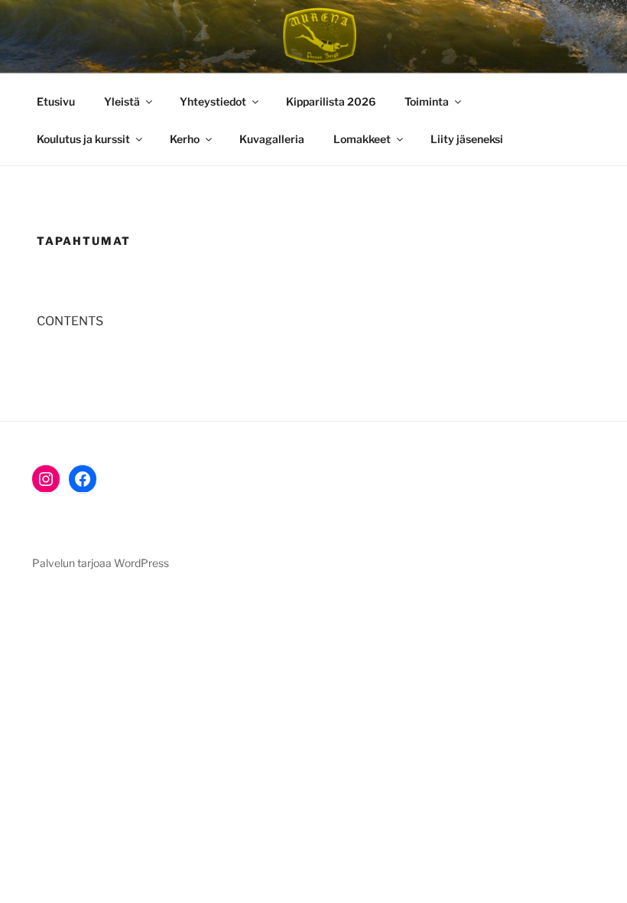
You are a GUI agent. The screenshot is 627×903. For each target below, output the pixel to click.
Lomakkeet (362, 138)
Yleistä (122, 101)
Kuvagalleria (271, 138)
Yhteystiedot (213, 101)
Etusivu (56, 101)
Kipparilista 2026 (330, 101)
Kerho (185, 138)
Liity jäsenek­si (466, 138)
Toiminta (426, 101)
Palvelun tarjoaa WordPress (100, 562)
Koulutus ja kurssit (83, 138)
